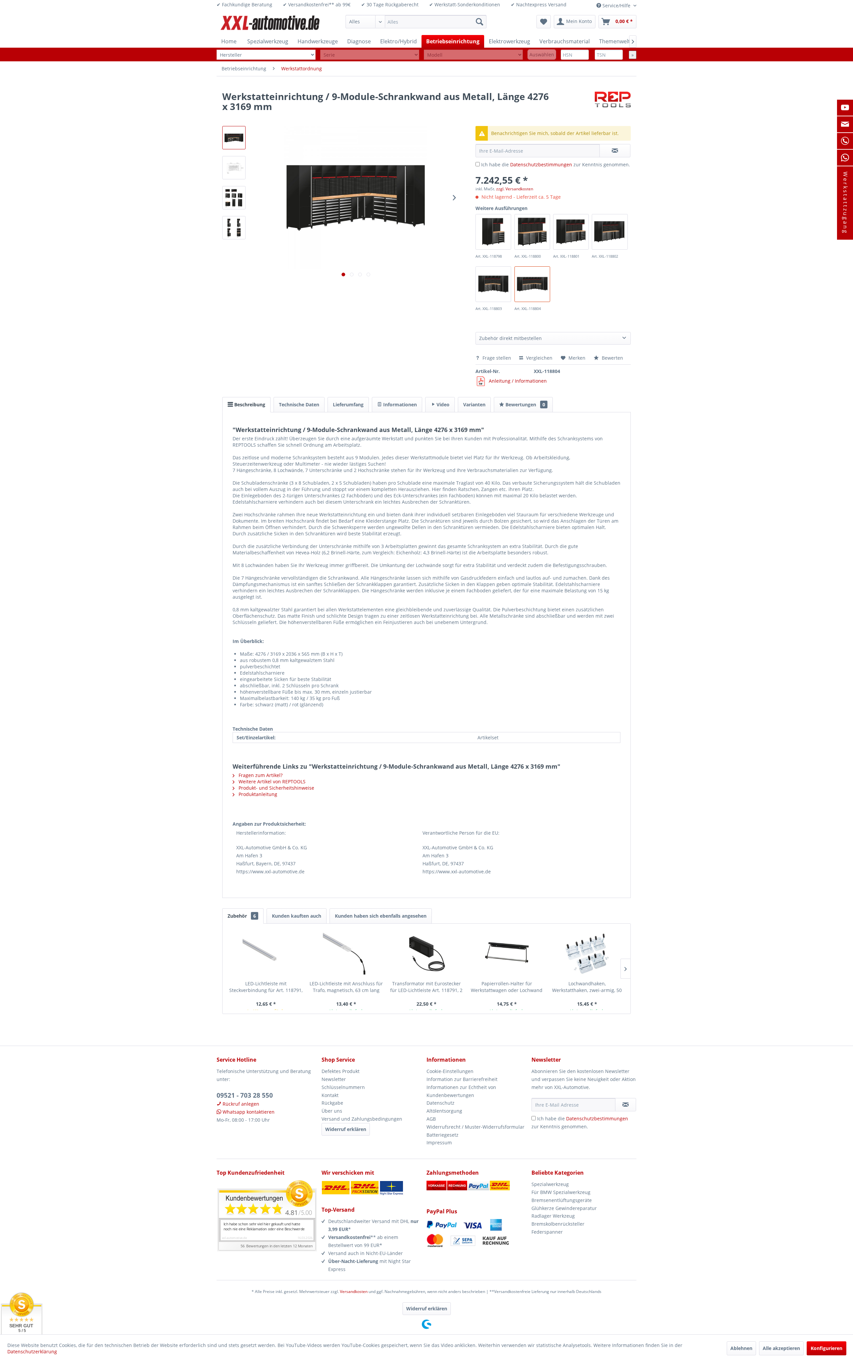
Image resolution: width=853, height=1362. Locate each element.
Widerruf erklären (345, 1129)
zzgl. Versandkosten (514, 189)
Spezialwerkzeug (550, 1184)
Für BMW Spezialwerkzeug (560, 1192)
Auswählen (541, 54)
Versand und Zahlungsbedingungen (362, 1119)
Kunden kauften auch (296, 916)
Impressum (439, 1142)
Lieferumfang (348, 404)
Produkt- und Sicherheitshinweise (275, 788)
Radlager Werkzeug (553, 1216)
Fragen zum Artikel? (260, 775)
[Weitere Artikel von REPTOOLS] (613, 103)
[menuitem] (416, 21)
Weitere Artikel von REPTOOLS (271, 781)
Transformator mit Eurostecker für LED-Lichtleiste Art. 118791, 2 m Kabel (426, 987)
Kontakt (330, 1095)
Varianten (474, 404)
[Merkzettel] (543, 21)
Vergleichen (538, 358)
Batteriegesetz (442, 1135)
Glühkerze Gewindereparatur (564, 1208)
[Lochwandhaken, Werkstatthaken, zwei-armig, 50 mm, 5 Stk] (587, 953)
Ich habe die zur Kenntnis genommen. (555, 164)
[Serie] (369, 55)
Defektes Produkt (341, 1071)
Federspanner (547, 1232)
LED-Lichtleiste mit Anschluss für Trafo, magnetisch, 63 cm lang (346, 986)
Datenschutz (440, 1103)
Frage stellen (496, 358)
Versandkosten (354, 1291)
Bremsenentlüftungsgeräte (561, 1200)
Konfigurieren (826, 1348)
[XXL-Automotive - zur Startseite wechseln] (270, 23)
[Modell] (473, 55)
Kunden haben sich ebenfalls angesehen (380, 916)
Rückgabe (332, 1103)
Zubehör (242, 916)
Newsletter (334, 1079)
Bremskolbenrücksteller (557, 1224)
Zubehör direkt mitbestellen (510, 338)
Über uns (332, 1111)
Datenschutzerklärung (32, 1351)
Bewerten (611, 358)
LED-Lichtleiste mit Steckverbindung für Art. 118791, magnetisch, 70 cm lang (266, 987)
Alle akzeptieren (781, 1348)
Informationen (399, 404)
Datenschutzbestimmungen (541, 164)
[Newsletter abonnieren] (625, 1104)
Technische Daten (299, 404)
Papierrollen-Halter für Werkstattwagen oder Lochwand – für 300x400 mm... (506, 987)
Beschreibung (249, 404)
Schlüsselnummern (343, 1087)
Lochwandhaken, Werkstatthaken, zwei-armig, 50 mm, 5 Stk (587, 987)
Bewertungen (524, 404)
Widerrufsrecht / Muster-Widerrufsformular (475, 1127)
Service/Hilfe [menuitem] (616, 5)
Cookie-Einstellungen (449, 1071)
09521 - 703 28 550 (245, 1095)
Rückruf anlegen (240, 1104)
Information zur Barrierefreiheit (461, 1079)
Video (442, 404)
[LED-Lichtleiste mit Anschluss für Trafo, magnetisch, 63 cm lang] (346, 953)
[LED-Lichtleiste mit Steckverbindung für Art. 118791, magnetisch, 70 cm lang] (266, 953)
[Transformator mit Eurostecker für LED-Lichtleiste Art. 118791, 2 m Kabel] (426, 953)
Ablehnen (741, 1348)
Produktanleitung (257, 794)
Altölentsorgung (444, 1111)
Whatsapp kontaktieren (248, 1112)
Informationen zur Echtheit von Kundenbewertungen (461, 1091)
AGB (431, 1119)
